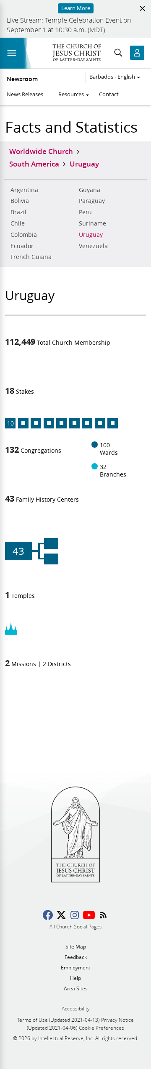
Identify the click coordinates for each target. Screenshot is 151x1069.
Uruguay (91, 235)
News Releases (25, 94)
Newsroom (22, 79)
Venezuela (93, 246)
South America (34, 164)
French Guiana (31, 257)
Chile (17, 223)
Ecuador (22, 246)
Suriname (92, 223)
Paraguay (92, 201)
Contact (109, 94)
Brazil (18, 212)
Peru (85, 212)
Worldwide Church (41, 151)
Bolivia (19, 201)
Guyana (89, 190)
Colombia (23, 235)
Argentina (24, 190)
